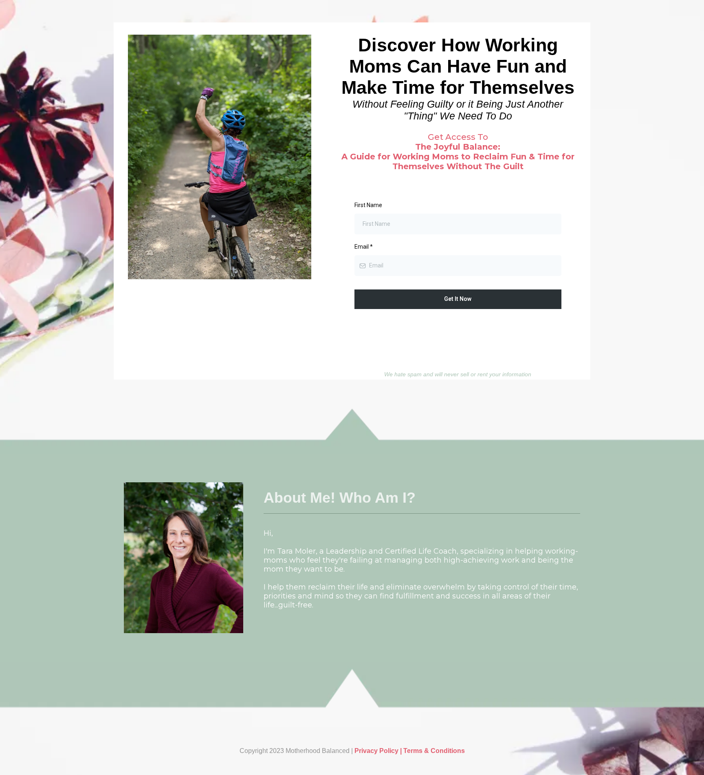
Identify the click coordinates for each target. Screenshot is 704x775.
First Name (368, 205)
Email (363, 246)
